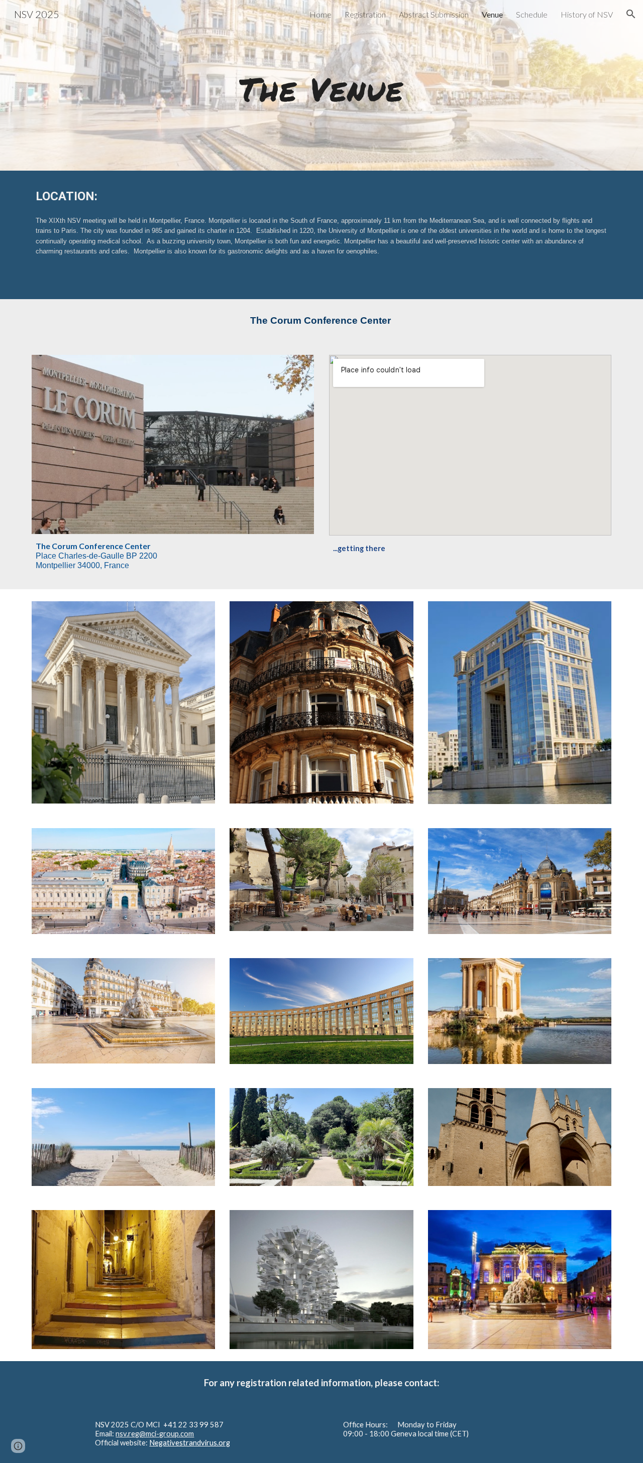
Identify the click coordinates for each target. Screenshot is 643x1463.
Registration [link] (365, 14)
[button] (631, 14)
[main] (321, 85)
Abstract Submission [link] (434, 14)
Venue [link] (492, 14)
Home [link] (320, 14)
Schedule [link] (532, 14)
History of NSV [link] (587, 14)
